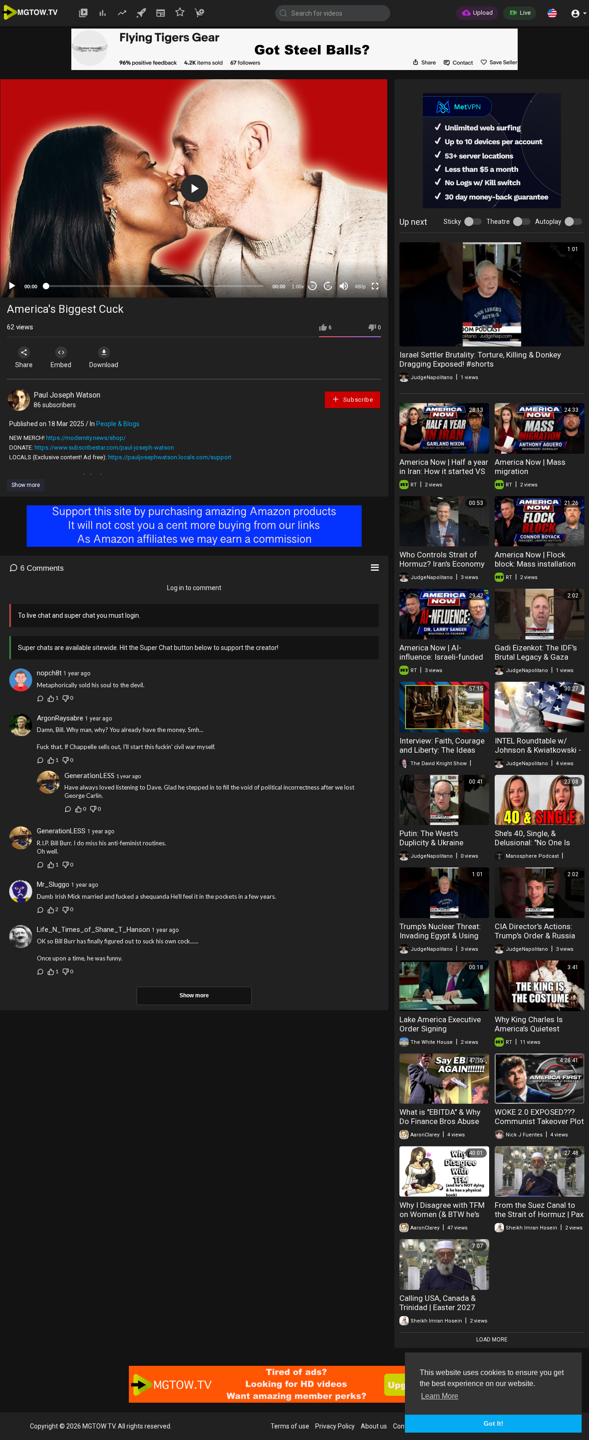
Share (24, 365)
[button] (552, 13)
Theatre (498, 221)
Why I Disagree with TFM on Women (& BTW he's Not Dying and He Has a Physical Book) (442, 1218)
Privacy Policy (335, 1426)
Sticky (452, 221)
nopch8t (49, 673)
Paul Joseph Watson (67, 395)
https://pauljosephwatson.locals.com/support (169, 457)
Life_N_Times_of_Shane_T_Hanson (93, 929)
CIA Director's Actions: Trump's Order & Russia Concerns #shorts (535, 935)
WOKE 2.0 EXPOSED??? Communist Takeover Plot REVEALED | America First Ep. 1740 (539, 1125)
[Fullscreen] (375, 286)
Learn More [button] (439, 1396)
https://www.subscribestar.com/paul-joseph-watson (104, 447)
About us (374, 1426)
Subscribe (357, 399)
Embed (61, 365)
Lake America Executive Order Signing (440, 1024)
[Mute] (343, 286)
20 (328, 286)
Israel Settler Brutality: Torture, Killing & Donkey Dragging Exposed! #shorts (480, 359)
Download (103, 365)
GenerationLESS (89, 775)
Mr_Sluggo (53, 884)
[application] (194, 188)
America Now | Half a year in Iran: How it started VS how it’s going (443, 471)
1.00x (298, 286)
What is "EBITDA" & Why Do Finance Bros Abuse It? (439, 1121)
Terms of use (290, 1426)
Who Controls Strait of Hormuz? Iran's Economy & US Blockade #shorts (442, 564)
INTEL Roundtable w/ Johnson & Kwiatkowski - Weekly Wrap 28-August (538, 750)
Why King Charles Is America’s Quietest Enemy (529, 1028)
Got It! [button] (493, 1423)
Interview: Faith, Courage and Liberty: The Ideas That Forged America (442, 750)
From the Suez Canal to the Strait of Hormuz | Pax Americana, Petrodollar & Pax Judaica (539, 1218)
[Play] (12, 286)
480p (360, 286)
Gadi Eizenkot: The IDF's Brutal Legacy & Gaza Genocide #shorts (536, 657)
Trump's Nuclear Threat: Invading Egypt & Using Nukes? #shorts (440, 935)
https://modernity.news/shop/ (86, 437)
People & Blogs (117, 423)
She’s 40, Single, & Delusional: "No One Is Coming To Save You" (532, 842)
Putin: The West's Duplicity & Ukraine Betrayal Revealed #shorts (431, 847)
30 (312, 286)
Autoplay (548, 221)
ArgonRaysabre (60, 718)
